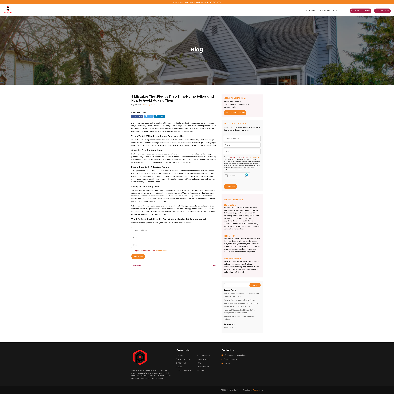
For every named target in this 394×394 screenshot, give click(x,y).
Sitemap (201, 371)
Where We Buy (184, 359)
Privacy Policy (161, 250)
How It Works (324, 11)
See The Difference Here (235, 113)
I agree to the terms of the (150, 250)
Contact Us (203, 367)
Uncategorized (149, 105)
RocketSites (257, 390)
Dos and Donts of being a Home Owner (239, 300)
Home (180, 356)
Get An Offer (309, 11)
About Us (337, 11)
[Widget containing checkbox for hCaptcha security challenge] (237, 175)
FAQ (345, 11)
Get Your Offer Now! (360, 11)
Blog (180, 367)
